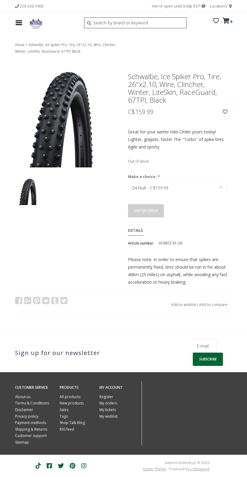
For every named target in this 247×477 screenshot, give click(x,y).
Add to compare (213, 304)
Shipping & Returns (31, 429)
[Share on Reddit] (45, 300)
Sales (64, 409)
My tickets (107, 409)
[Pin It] (36, 300)
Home (19, 44)
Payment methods (30, 422)
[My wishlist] (216, 21)
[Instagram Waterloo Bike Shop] (84, 466)
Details (135, 230)
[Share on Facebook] (18, 300)
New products (72, 403)
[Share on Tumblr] (54, 300)
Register (106, 396)
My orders (108, 403)
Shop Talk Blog (72, 422)
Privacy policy (26, 416)
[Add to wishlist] (225, 112)
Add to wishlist (183, 304)
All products (70, 396)
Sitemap (22, 442)
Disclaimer (24, 409)
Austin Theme (154, 469)
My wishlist (108, 416)
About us (22, 396)
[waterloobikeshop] (51, 22)
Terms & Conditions (32, 403)
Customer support (31, 435)
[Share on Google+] (27, 300)
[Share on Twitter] (63, 300)
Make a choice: (144, 176)
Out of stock (146, 210)
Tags (64, 416)
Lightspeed (199, 469)
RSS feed (67, 429)
